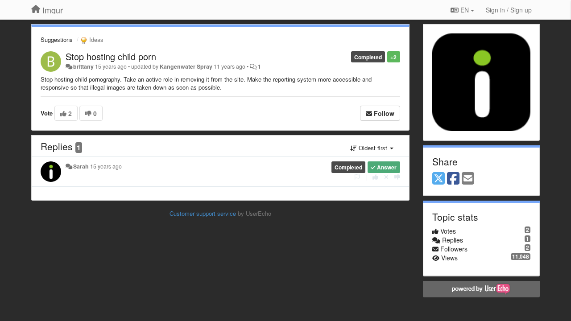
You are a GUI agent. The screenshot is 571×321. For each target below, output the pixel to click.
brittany (83, 66)
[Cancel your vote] (386, 177)
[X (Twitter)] (438, 178)
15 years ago (106, 166)
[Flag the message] (357, 177)
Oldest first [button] (373, 148)
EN (465, 9)
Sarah (81, 166)
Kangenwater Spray (186, 66)
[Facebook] (453, 178)
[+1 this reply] (375, 177)
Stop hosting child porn (111, 56)
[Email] (468, 178)
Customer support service (203, 213)
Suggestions (57, 39)
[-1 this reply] (397, 177)
